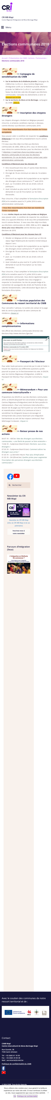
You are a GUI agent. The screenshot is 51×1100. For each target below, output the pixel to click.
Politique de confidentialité (27, 1096)
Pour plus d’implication (35, 455)
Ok (15, 1096)
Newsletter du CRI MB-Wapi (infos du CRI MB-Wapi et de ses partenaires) (18, 523)
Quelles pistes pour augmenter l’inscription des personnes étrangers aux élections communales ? (24, 460)
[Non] (48, 1092)
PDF (3, 201)
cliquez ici (15, 313)
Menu (8, 27)
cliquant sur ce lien (13, 97)
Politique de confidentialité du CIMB (16, 1064)
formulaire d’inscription (39, 198)
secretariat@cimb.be (15, 1060)
